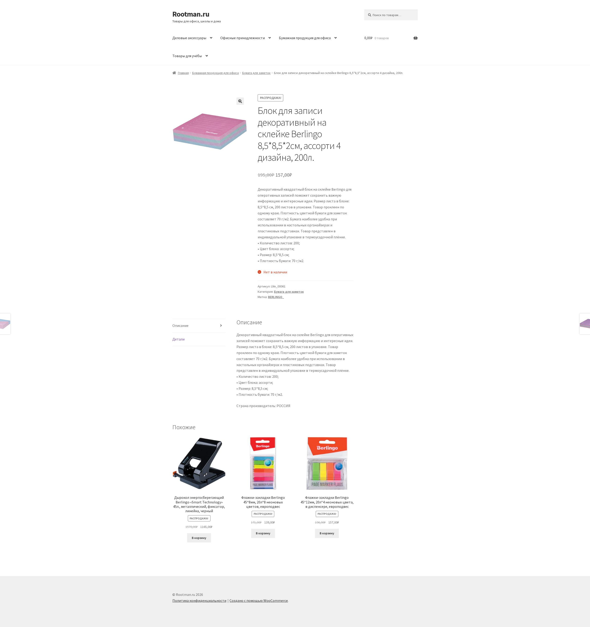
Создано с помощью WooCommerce (259, 600)
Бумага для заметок (256, 73)
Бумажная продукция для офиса (305, 37)
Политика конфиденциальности (199, 600)
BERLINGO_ (276, 297)
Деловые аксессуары (189, 37)
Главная (183, 73)
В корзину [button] (199, 538)
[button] (240, 101)
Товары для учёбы (187, 55)
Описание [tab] (180, 325)
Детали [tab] (178, 339)
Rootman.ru (190, 14)
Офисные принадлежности (242, 37)
